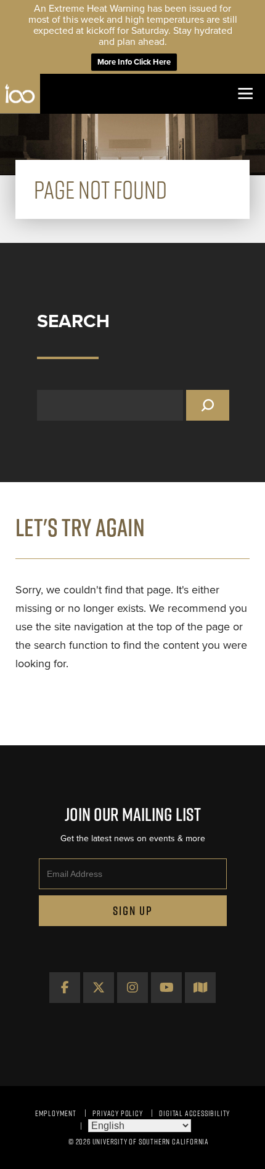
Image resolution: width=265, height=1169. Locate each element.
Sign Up (133, 910)
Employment (55, 1113)
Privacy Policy (117, 1113)
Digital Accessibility (194, 1113)
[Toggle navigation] (245, 94)
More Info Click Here (134, 62)
